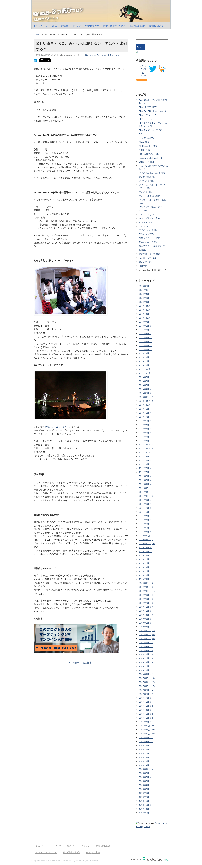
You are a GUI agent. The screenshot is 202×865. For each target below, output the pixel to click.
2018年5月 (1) (145, 329)
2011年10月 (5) (146, 495)
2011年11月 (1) (146, 492)
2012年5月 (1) (145, 472)
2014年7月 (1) (145, 377)
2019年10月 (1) (146, 309)
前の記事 (74, 662)
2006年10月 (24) (147, 733)
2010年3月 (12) (146, 571)
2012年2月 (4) (145, 480)
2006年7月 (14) (146, 745)
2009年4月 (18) (146, 614)
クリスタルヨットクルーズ (58, 426)
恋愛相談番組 (92, 25)
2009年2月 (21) (146, 622)
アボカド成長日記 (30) (149, 196)
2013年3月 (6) (145, 432)
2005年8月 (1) (145, 773)
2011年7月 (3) (145, 507)
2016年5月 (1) (145, 349)
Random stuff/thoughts (95, 55)
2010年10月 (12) (147, 543)
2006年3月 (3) (145, 761)
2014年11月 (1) (146, 369)
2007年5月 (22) (146, 705)
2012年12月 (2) (146, 444)
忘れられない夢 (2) (148, 242)
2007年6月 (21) (146, 701)
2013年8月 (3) (145, 412)
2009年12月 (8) (146, 583)
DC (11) (142, 134)
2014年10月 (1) (146, 373)
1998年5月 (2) (145, 804)
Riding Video (156, 25)
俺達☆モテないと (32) (149, 238)
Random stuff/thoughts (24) (151, 157)
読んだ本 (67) (145, 261)
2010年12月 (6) (146, 535)
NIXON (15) (144, 149)
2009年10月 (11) (147, 591)
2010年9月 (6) (145, 547)
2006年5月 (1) (145, 753)
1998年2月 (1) (145, 812)
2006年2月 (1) (145, 765)
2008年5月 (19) (146, 658)
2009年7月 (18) (146, 603)
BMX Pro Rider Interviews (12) (153, 111)
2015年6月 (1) (145, 361)
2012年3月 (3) (145, 476)
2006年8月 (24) (146, 741)
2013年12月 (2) (146, 397)
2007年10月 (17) (147, 686)
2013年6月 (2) (145, 420)
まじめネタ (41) (146, 180)
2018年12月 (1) (146, 317)
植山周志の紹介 (137, 25)
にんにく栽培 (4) (147, 177)
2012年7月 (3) (145, 464)
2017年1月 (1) (145, 341)
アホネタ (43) (145, 192)
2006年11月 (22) (147, 729)
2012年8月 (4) (145, 460)
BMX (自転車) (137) (148, 107)
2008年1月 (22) (146, 674)
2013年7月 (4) (145, 416)
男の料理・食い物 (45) (149, 253)
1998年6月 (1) (145, 800)
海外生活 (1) (145, 265)
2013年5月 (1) (145, 424)
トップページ (41, 25)
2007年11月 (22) (147, 682)
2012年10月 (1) (146, 452)
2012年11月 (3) (146, 448)
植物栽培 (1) (145, 250)
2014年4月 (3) (145, 389)
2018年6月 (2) (145, 325)
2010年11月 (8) (146, 539)
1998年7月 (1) (145, 796)
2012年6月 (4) (145, 468)
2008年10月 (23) (147, 638)
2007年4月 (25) (146, 709)
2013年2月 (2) (145, 436)
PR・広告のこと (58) (149, 153)
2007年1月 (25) (146, 721)
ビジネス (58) (145, 222)
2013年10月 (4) (146, 404)
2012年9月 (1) (145, 456)
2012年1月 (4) (145, 484)
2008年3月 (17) (146, 666)
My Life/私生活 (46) (148, 146)
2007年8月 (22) (146, 694)
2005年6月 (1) (145, 781)
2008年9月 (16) (146, 642)
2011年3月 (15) (146, 523)
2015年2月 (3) (145, 365)
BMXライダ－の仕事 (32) (150, 130)
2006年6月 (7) (145, 749)
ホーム (37, 34)
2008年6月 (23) (146, 654)
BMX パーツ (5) (146, 118)
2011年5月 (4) (145, 515)
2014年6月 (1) (145, 381)
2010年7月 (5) (145, 555)
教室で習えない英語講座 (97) (152, 246)
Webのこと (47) (146, 161)
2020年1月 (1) (145, 302)
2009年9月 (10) (146, 595)
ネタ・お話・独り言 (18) (150, 218)
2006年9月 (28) (146, 737)
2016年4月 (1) (145, 353)
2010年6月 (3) (145, 559)
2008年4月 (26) (146, 662)
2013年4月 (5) (145, 428)
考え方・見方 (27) (147, 257)
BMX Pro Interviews (114, 25)
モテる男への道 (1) (148, 230)
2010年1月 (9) (145, 579)
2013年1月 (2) (145, 440)
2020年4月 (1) (145, 294)
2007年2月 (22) (146, 717)
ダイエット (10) (146, 214)
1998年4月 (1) (145, 808)
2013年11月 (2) (146, 400)
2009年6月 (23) (146, 606)
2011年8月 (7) (145, 503)
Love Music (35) (146, 138)
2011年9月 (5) (145, 499)
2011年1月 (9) (145, 531)
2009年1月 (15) (146, 626)
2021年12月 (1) (146, 290)
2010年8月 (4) (145, 551)
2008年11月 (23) (147, 634)
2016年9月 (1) (145, 345)
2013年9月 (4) (145, 408)
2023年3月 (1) (145, 286)
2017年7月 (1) (145, 333)
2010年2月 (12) (146, 575)
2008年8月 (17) (146, 646)
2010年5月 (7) (145, 563)
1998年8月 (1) (145, 792)
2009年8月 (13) (146, 599)
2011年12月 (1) (146, 488)
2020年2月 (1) (145, 298)
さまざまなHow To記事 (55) (152, 173)
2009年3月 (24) (146, 618)
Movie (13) (144, 142)
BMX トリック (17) (148, 115)
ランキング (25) (146, 234)
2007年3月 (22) (146, 713)
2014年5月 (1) (145, 385)
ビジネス (76, 25)
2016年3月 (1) (145, 357)
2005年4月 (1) (145, 785)
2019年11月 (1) (146, 305)
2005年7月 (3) (145, 777)
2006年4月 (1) (145, 757)
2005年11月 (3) (146, 769)
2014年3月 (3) (145, 393)
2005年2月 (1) (145, 789)
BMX (54, 25)
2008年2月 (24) (146, 670)
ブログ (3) (143, 226)
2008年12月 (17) (147, 630)
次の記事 (87, 662)
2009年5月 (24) (146, 610)
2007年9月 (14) (146, 690)
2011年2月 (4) (145, 527)
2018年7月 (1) (145, 321)
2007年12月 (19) (147, 678)
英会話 (64, 25)
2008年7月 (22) (146, 650)
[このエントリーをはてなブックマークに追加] (35, 61)
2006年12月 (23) (147, 725)
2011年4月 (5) (145, 519)
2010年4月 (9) (145, 567)
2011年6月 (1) (145, 511)
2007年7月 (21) (146, 697)
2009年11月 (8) (146, 587)
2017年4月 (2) (145, 337)
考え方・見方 (114, 55)
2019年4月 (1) (145, 313)
